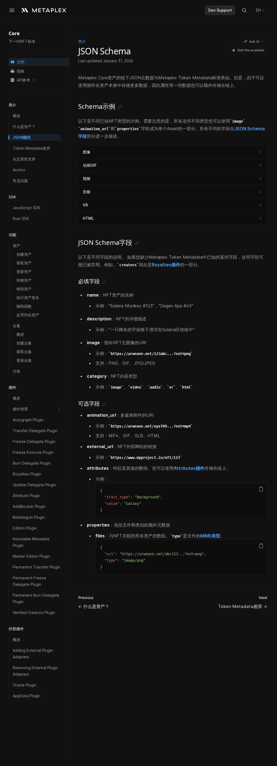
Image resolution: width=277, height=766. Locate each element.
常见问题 (20, 180)
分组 (16, 371)
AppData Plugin (26, 695)
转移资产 (24, 280)
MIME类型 (210, 535)
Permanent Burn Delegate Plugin (36, 598)
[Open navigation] (12, 10)
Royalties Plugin (27, 474)
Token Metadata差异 (31, 148)
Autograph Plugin (28, 419)
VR (85, 205)
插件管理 (20, 409)
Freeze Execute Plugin (33, 452)
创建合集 (24, 343)
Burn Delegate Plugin (32, 463)
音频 (86, 191)
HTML (88, 218)
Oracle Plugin (25, 685)
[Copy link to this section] (120, 107)
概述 (16, 115)
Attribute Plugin (26, 495)
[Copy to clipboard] (261, 489)
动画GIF (90, 165)
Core (14, 33)
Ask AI (254, 42)
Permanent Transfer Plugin (36, 567)
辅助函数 (24, 306)
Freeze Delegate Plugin (34, 441)
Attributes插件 (189, 468)
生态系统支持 (24, 159)
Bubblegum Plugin (29, 517)
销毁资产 (24, 289)
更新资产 (24, 271)
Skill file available (250, 50)
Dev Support (220, 10)
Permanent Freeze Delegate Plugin (29, 581)
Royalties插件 (166, 264)
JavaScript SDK (26, 207)
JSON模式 (22, 137)
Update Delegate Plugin (34, 484)
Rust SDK (21, 218)
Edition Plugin (25, 528)
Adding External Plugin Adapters (33, 653)
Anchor (19, 169)
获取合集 (24, 351)
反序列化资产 (28, 315)
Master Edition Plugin (31, 556)
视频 (86, 178)
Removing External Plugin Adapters (35, 670)
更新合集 (24, 360)
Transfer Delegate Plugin (35, 430)
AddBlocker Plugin (29, 506)
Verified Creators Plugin (34, 612)
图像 (86, 152)
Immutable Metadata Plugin (31, 542)
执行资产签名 (28, 297)
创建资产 (24, 254)
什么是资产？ (24, 126)
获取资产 (24, 263)
